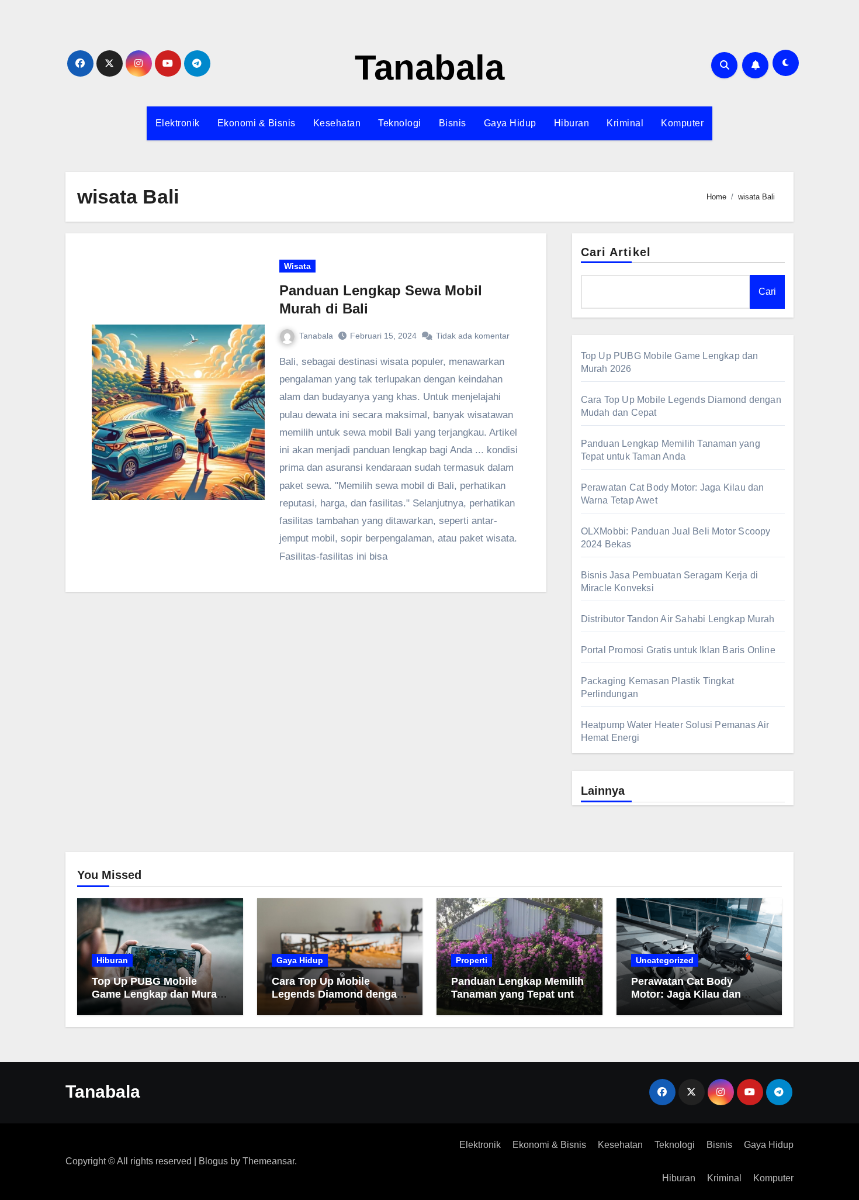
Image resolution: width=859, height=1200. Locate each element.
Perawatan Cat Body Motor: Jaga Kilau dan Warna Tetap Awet (686, 993)
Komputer (682, 123)
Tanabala (429, 67)
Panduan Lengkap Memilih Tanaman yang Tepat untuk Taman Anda (518, 993)
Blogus (213, 1161)
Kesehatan (337, 123)
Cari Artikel (616, 252)
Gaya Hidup (510, 123)
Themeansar (269, 1161)
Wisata (297, 266)
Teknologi (399, 123)
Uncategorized (665, 960)
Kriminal (625, 123)
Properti (471, 960)
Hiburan (572, 123)
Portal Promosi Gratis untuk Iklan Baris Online (678, 650)
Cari (767, 291)
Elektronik (177, 123)
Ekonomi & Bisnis (256, 123)
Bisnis (452, 123)
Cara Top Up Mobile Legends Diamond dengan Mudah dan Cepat (337, 993)
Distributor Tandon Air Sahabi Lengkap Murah (678, 619)
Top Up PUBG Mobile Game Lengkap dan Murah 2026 (157, 993)
